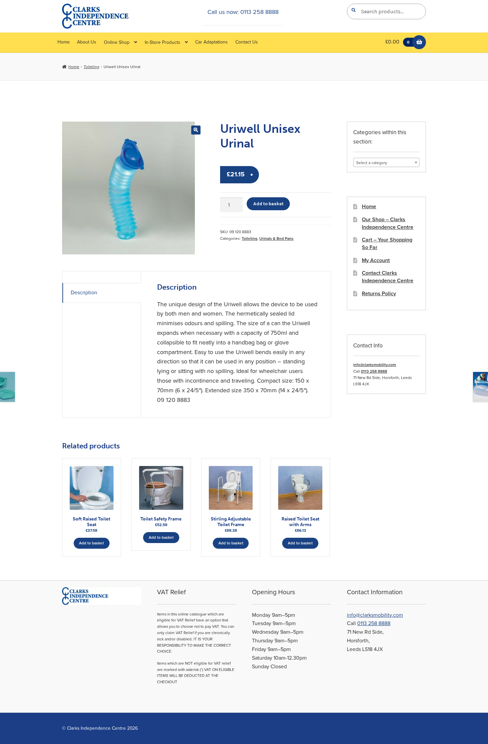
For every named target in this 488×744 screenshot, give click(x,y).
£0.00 (397, 42)
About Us (86, 42)
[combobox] (386, 162)
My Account (376, 260)
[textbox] (386, 162)
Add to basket (268, 203)
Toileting (91, 66)
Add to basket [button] (91, 543)
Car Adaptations (211, 42)
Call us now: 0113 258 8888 (243, 12)
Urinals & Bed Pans (276, 238)
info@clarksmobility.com (374, 364)
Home (63, 42)
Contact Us (246, 42)
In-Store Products (162, 42)
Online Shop (116, 42)
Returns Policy (379, 293)
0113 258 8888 (374, 371)
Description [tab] (84, 292)
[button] (195, 130)
